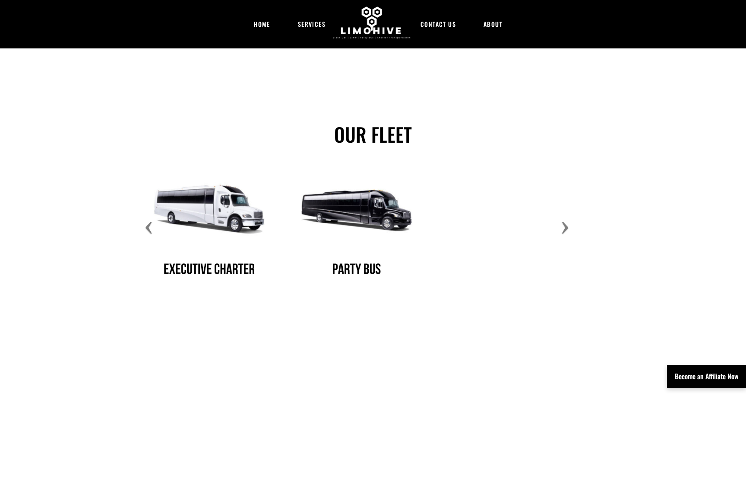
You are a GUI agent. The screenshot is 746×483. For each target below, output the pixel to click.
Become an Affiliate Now (706, 376)
